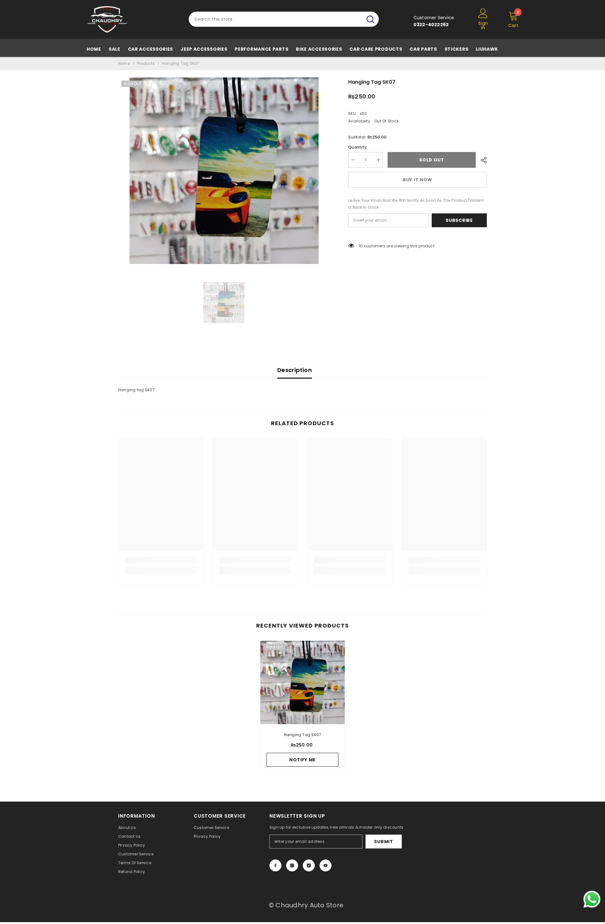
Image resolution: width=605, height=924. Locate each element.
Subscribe (459, 220)
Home (124, 63)
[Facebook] (275, 865)
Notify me (302, 760)
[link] (161, 560)
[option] (224, 171)
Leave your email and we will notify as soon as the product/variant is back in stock (416, 204)
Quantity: (357, 147)
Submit (383, 841)
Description (294, 370)
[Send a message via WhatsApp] (592, 899)
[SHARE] (481, 160)
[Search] (284, 19)
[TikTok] (309, 865)
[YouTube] (325, 865)
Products (146, 63)
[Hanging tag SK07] (302, 683)
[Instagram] (292, 865)
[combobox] (275, 19)
